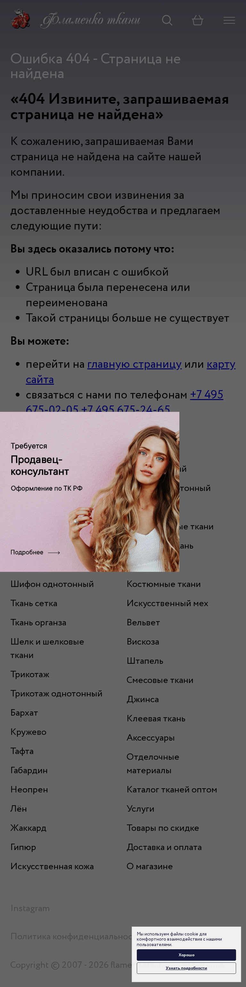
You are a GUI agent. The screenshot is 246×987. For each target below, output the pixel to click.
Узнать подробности (186, 968)
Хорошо (186, 955)
